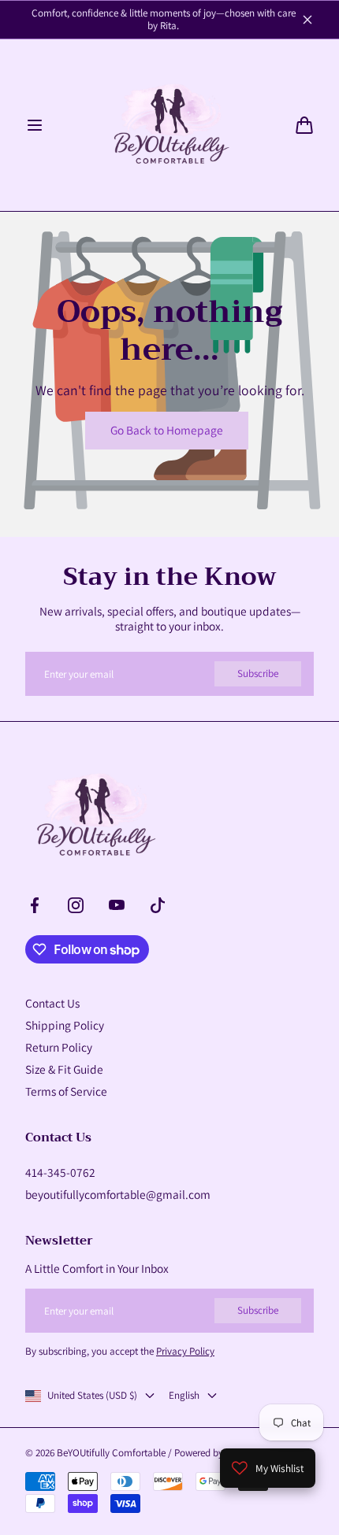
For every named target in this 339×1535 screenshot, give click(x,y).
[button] (34, 125)
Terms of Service (66, 1091)
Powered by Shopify (216, 1453)
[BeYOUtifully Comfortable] (169, 125)
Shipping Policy (64, 1025)
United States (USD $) (92, 1395)
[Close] (307, 19)
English (184, 1395)
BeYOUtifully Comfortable (111, 1453)
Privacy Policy (185, 1351)
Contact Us (52, 1003)
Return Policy (58, 1047)
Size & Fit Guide (64, 1069)
